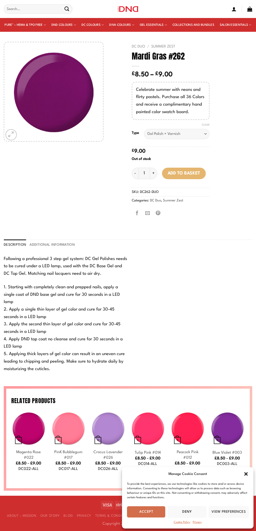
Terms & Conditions (113, 515)
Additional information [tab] (52, 244)
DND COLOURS (62, 25)
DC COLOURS (91, 25)
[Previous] (11, 447)
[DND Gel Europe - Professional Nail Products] (128, 9)
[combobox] (38, 9)
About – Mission (21, 515)
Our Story (50, 515)
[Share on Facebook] (137, 213)
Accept (146, 511)
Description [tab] (15, 244)
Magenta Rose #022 (28, 455)
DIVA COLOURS (120, 25)
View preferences (229, 511)
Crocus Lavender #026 (108, 455)
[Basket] (249, 9)
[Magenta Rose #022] (28, 428)
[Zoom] (11, 134)
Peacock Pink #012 (187, 455)
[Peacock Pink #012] (187, 428)
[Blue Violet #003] (227, 428)
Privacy (197, 522)
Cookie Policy (182, 522)
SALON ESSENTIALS (234, 25)
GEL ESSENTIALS (152, 25)
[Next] (244, 447)
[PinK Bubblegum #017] (68, 428)
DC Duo (138, 46)
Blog (68, 515)
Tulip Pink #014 (148, 453)
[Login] (234, 9)
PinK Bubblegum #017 (68, 455)
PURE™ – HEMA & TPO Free (23, 25)
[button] (246, 473)
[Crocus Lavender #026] (108, 428)
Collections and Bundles (193, 25)
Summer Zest (163, 46)
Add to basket (184, 173)
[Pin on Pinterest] (158, 213)
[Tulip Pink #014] (147, 428)
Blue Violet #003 (227, 453)
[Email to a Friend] (147, 213)
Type (135, 133)
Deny (187, 511)
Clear (206, 125)
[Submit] (67, 9)
